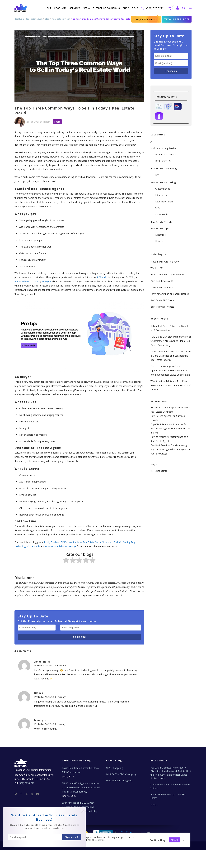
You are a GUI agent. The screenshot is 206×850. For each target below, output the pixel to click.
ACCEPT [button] (174, 839)
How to (159, 241)
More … (154, 804)
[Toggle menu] (190, 8)
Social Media (162, 214)
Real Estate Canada (165, 154)
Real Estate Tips (60, 19)
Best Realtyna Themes (162, 306)
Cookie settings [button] (158, 840)
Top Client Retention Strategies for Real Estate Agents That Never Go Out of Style (170, 428)
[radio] (66, 560)
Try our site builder (176, 19)
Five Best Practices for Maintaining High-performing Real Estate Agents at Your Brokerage (170, 449)
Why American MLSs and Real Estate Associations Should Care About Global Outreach (170, 385)
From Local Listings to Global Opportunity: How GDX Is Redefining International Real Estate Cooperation (170, 370)
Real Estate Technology (163, 168)
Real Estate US (163, 160)
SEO (157, 208)
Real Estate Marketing (163, 182)
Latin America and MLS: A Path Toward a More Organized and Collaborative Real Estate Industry (170, 355)
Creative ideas (162, 188)
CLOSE (83, 811)
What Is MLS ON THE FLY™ (164, 261)
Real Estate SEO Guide (162, 300)
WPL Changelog (114, 767)
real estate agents (158, 470)
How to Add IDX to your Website (167, 274)
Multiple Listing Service (163, 148)
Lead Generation (164, 201)
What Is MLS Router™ (161, 287)
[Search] (183, 8)
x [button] (183, 839)
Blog (47, 19)
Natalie (47, 121)
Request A (146, 19)
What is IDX (156, 268)
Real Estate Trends (161, 222)
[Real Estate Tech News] (37, 793)
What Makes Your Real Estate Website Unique (170, 786)
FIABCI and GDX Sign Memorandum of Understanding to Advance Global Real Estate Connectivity (170, 341)
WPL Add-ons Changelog (119, 780)
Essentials (160, 234)
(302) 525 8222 (155, 8)
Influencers (161, 195)
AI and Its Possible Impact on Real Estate (168, 796)
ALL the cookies (96, 839)
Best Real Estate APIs (161, 280)
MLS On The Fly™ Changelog (121, 774)
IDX (157, 174)
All (151, 141)
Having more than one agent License (169, 293)
